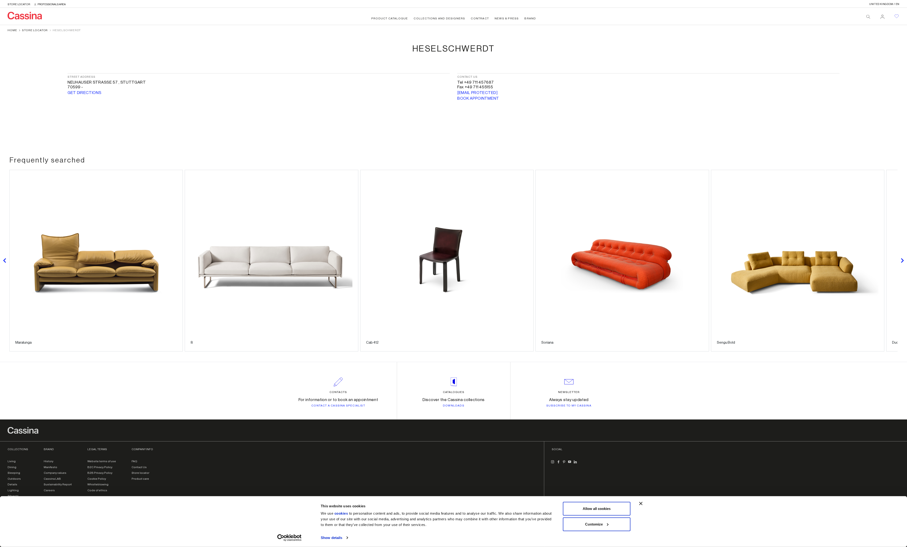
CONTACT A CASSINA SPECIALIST (338, 405)
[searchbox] (868, 17)
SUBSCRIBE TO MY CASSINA (568, 405)
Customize (594, 524)
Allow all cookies (597, 509)
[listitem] (96, 260)
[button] (4, 260)
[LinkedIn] (575, 463)
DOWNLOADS (453, 405)
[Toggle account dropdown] (882, 15)
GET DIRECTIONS (85, 93)
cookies (341, 513)
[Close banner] (640, 503)
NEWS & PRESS (507, 18)
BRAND (530, 18)
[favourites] (896, 16)
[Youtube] (570, 463)
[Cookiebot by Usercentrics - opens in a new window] (289, 537)
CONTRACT (480, 18)
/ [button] (884, 4)
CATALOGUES (453, 392)
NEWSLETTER (569, 392)
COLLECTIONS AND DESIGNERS (439, 18)
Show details (331, 538)
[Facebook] (558, 463)
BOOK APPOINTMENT (478, 98)
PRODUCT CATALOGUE (389, 18)
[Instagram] (553, 463)
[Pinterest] (564, 463)
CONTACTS (338, 392)
